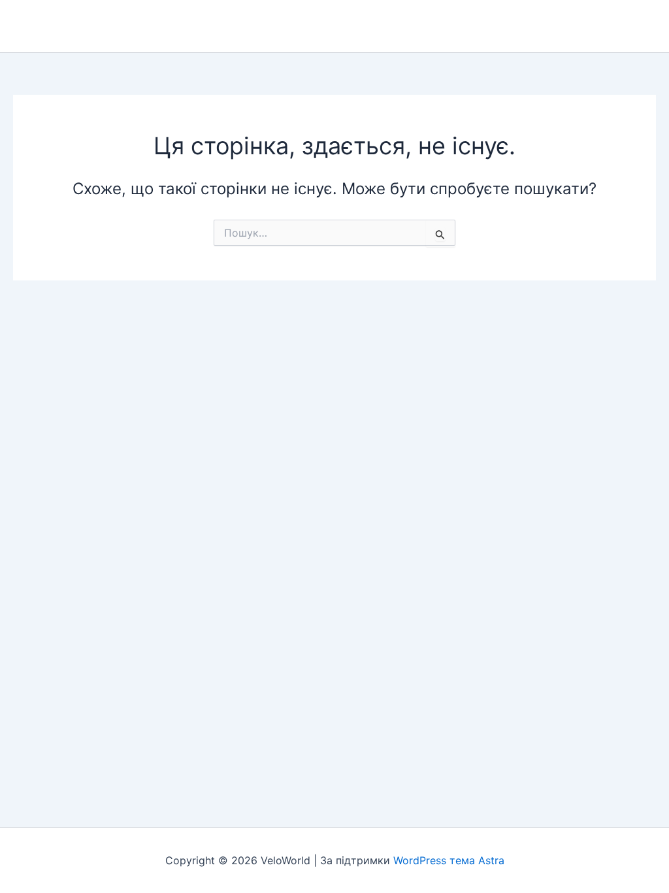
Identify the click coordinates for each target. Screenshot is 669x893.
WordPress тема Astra (448, 860)
